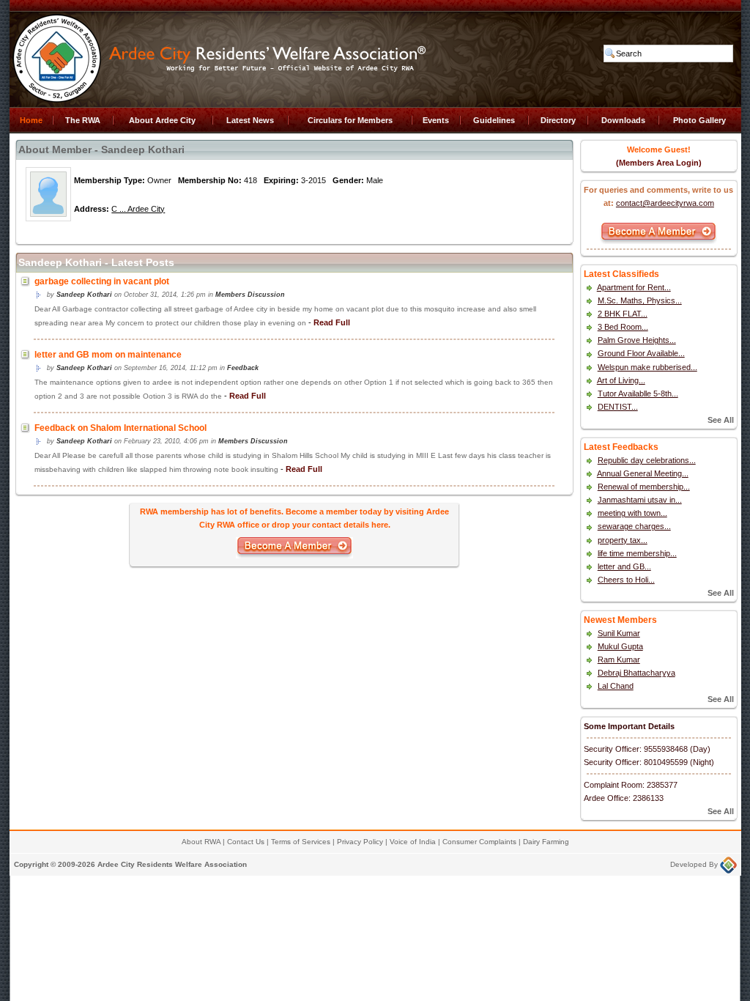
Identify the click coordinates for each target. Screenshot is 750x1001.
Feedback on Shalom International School (120, 428)
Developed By (695, 864)
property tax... (622, 540)
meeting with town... (632, 513)
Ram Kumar (619, 659)
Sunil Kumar (619, 633)
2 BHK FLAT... (622, 313)
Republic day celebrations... (647, 460)
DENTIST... (618, 406)
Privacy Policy (360, 842)
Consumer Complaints (479, 842)
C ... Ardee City (138, 208)
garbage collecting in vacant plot (101, 281)
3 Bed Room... (623, 326)
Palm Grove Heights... (637, 340)
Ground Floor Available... (641, 353)
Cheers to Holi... (626, 579)
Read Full (331, 322)
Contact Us (245, 842)
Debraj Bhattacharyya (636, 672)
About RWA (201, 842)
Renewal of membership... (644, 486)
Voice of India (413, 842)
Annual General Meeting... (642, 473)
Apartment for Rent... (634, 287)
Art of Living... (621, 380)
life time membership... (637, 553)
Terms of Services (300, 842)
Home (31, 120)
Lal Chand (616, 686)
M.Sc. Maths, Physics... (640, 300)
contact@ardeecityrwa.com (665, 203)
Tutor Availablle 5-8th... (638, 393)
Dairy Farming (546, 842)
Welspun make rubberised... (647, 367)
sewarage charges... (634, 526)
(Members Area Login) (659, 162)
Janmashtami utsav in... (640, 499)
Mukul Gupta (620, 646)
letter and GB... (624, 566)
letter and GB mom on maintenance (108, 355)
